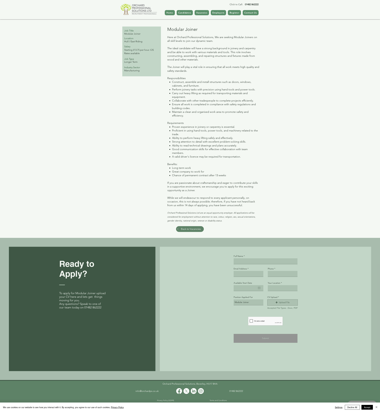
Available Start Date (243, 283)
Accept (367, 407)
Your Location (274, 283)
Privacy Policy (117, 407)
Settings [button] (338, 407)
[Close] (376, 407)
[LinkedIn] (194, 391)
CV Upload (272, 297)
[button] (282, 302)
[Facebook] (179, 391)
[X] (186, 391)
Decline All (352, 407)
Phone (271, 269)
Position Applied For (243, 297)
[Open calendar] (259, 288)
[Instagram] (201, 391)
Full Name (238, 256)
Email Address (240, 269)
